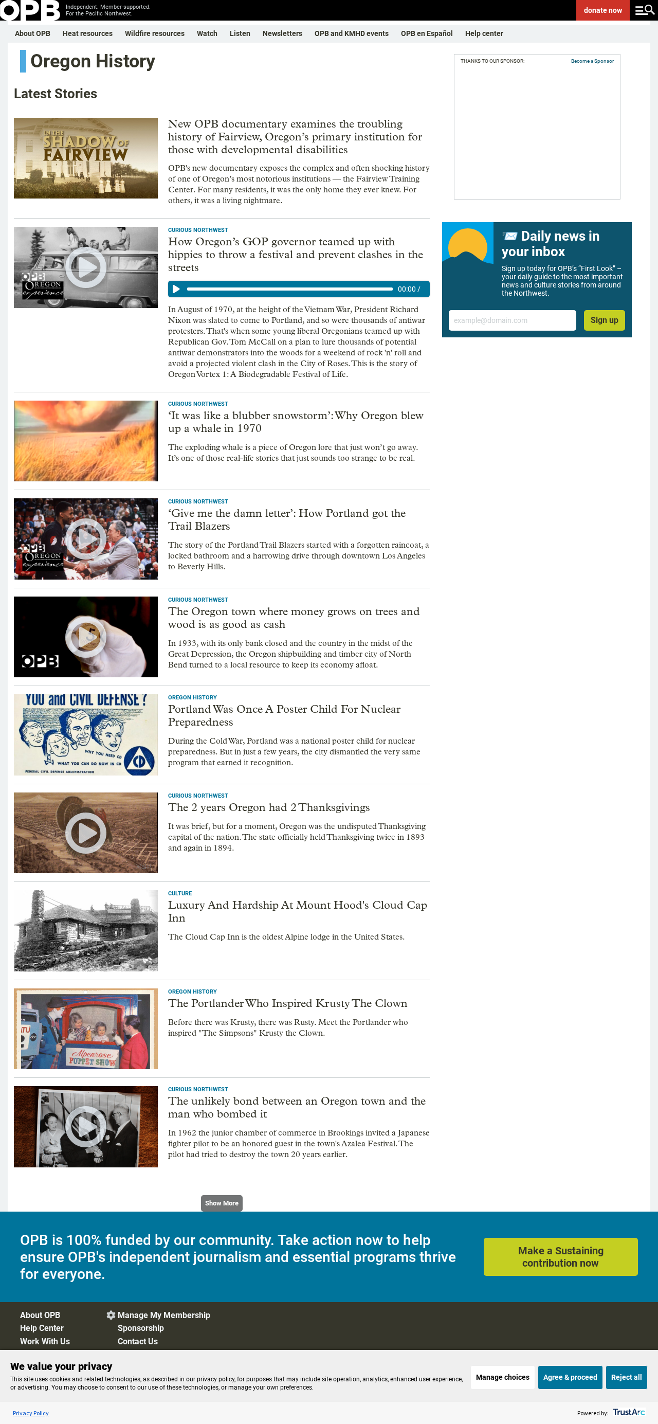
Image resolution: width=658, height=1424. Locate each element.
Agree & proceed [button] (570, 1377)
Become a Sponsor (592, 61)
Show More (222, 1203)
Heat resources (88, 33)
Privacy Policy (31, 1413)
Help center (484, 33)
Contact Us (138, 1341)
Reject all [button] (626, 1377)
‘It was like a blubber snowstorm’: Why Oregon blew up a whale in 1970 (296, 422)
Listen (240, 33)
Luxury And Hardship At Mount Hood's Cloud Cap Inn (297, 911)
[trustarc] (628, 1412)
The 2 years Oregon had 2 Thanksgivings (269, 807)
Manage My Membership (164, 1315)
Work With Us (45, 1341)
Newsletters (282, 33)
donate (603, 10)
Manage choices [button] (502, 1377)
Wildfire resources (155, 33)
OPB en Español (427, 33)
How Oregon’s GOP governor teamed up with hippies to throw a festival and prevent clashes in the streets (295, 254)
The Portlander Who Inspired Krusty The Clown (288, 1003)
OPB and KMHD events (352, 33)
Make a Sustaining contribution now (561, 1257)
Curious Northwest (198, 230)
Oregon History (192, 697)
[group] (299, 289)
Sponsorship (141, 1328)
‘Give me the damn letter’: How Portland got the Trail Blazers (287, 520)
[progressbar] (290, 289)
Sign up (604, 320)
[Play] (176, 289)
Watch (207, 33)
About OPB (32, 33)
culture (180, 893)
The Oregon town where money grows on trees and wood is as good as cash (294, 618)
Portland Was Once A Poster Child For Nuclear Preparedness (284, 715)
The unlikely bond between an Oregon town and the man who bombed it (297, 1107)
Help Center (42, 1328)
